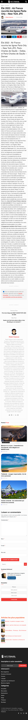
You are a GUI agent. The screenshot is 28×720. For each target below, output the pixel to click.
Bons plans (4, 691)
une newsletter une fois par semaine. (12, 297)
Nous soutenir (11, 578)
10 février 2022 (19, 17)
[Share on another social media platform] (24, 37)
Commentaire (5, 520)
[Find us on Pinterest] (26, 713)
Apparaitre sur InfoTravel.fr (8, 680)
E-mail (3, 545)
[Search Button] (26, 1)
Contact (3, 676)
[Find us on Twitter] (21, 713)
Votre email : (14, 592)
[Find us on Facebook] (18, 713)
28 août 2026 (4, 451)
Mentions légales (5, 683)
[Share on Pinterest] (19, 37)
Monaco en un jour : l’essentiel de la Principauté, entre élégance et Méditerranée (12, 447)
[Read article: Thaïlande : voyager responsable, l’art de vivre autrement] (14, 463)
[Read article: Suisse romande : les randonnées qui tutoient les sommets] (14, 489)
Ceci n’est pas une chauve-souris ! (13, 636)
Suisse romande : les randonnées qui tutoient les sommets (12, 501)
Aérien (2, 695)
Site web (3, 552)
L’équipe (3, 678)
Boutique (3, 702)
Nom (2, 539)
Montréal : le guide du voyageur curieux (14, 621)
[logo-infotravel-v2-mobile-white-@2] (8, 656)
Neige (2, 697)
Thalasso (3, 700)
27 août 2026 (4, 504)
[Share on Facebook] (3, 37)
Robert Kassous (9, 17)
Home (2, 5)
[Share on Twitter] (8, 37)
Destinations (5, 442)
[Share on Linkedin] (14, 37)
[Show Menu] (2, 1)
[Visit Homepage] (14, 1)
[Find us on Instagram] (23, 713)
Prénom (14, 587)
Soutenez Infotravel (6, 674)
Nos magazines (5, 672)
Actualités (7, 5)
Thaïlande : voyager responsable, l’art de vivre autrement (13, 475)
